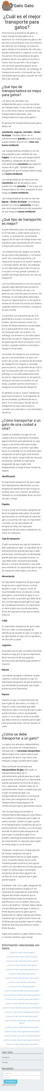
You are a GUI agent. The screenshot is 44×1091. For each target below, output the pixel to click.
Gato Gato (24, 5)
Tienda (4, 1062)
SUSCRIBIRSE (10, 1082)
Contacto (6, 1057)
